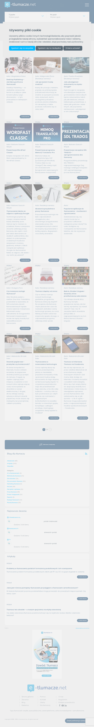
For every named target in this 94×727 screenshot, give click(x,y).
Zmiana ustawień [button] (72, 48)
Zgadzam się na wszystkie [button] (22, 48)
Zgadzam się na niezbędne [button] (49, 48)
